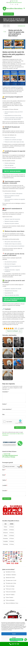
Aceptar (14, 633)
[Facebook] (10, 4)
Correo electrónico (7, 409)
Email (4, 475)
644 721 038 (14, 1)
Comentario (5, 391)
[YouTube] (14, 4)
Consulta (4, 490)
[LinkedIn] (16, 4)
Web (3, 414)
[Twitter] (12, 4)
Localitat (4, 485)
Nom (3, 469)
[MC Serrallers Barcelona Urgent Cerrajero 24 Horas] (12, 8)
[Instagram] (17, 4)
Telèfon (4, 480)
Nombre (4, 404)
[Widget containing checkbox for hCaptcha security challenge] (12, 421)
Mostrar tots (22, 26)
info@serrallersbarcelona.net (15, 2)
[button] (26, 620)
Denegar (14, 637)
